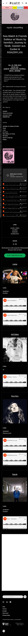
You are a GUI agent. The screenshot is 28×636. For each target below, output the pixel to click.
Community (20, 7)
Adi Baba (4, 189)
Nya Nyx (4, 216)
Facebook (5, 293)
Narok (14, 474)
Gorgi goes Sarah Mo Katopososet (11, 193)
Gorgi (4, 193)
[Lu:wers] (4, 200)
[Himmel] (3, 3)
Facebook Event (15, 233)
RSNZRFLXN (5, 204)
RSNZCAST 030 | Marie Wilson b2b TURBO (15, 204)
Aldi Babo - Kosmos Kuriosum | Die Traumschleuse (15, 387)
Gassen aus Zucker (6, 212)
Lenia (15, 264)
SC (3, 369)
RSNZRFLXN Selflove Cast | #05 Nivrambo (15, 208)
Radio (25, 7)
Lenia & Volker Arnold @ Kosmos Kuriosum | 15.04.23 (14, 325)
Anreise (5, 608)
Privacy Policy (6, 615)
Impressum (5, 613)
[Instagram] (3, 602)
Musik (7, 7)
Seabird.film (15, 231)
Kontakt (5, 611)
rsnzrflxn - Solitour (14, 228)
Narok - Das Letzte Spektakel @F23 (16, 212)
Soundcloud (6, 291)
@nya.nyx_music (7, 433)
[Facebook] (10, 602)
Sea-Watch (15, 229)
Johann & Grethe (6, 185)
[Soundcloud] (7, 602)
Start (4, 606)
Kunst (14, 7)
